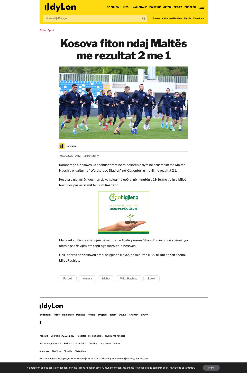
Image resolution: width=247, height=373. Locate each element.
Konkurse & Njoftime (172, 18)
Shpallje (187, 18)
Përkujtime (198, 18)
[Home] (60, 7)
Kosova (87, 278)
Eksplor (190, 7)
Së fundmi (114, 7)
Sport (178, 7)
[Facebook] (40, 322)
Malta (106, 278)
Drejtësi (102, 314)
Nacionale (140, 7)
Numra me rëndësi (115, 335)
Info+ (126, 7)
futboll (67, 278)
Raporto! (81, 335)
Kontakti (44, 335)
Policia (91, 314)
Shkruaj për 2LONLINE (62, 335)
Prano (211, 367)
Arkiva (116, 343)
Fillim (43, 30)
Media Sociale (95, 335)
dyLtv (144, 314)
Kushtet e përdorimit (50, 343)
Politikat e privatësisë (75, 343)
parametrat (188, 367)
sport (151, 278)
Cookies (93, 343)
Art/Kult (133, 314)
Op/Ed (167, 7)
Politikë (155, 7)
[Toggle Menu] (201, 7)
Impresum (105, 343)
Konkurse (45, 351)
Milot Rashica (129, 278)
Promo (156, 18)
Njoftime (56, 351)
